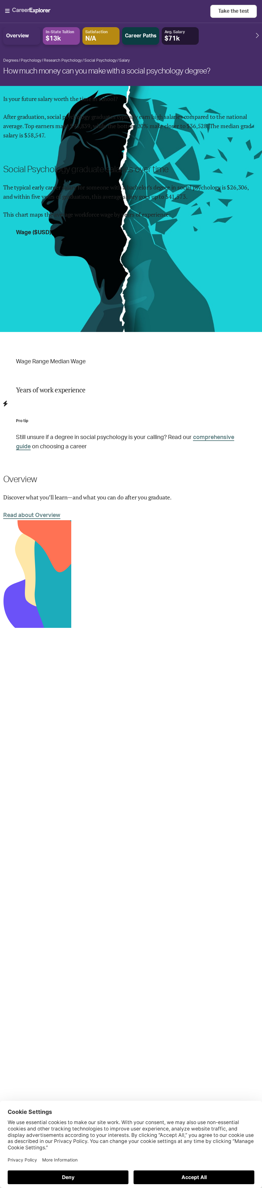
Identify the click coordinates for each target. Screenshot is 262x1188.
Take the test (233, 11)
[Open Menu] (107, 11)
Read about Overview (31, 515)
